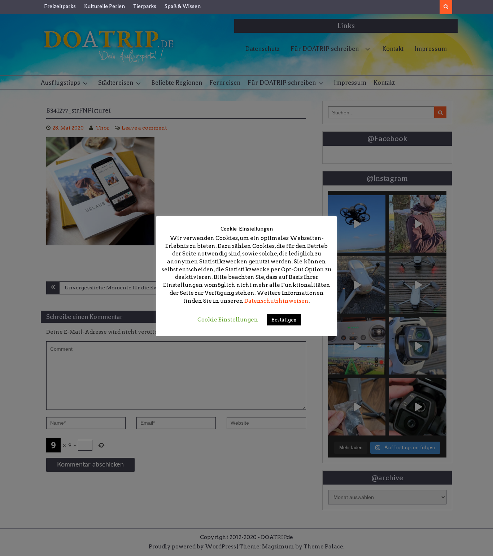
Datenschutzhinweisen (276, 301)
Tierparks (144, 6)
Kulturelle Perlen (104, 6)
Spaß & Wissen (183, 6)
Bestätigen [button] (284, 320)
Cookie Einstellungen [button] (227, 319)
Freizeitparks (60, 6)
